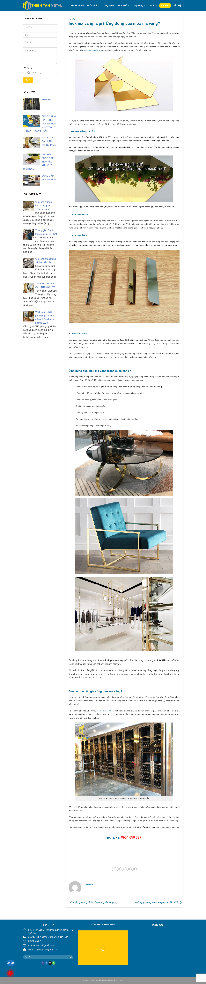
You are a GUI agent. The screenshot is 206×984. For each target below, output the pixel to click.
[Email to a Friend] (124, 869)
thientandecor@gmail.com (41, 945)
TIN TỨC (165, 5)
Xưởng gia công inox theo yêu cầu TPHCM (156, 902)
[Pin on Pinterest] (129, 869)
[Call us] (53, 963)
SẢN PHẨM (123, 5)
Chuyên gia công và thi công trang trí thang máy (94, 902)
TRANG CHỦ (77, 5)
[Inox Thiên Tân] (42, 5)
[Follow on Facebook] (43, 963)
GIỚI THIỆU (93, 5)
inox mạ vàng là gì (92, 50)
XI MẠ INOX (108, 5)
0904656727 (34, 941)
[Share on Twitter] (119, 869)
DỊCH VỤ (138, 5)
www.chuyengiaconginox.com (43, 949)
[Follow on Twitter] (46, 963)
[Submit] (71, 957)
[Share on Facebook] (114, 869)
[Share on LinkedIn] (134, 869)
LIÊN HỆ (177, 5)
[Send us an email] (50, 963)
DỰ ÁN (152, 5)
